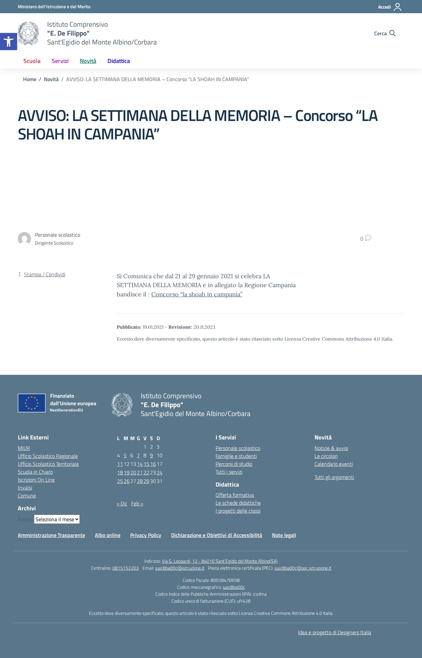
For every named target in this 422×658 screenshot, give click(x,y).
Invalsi (25, 488)
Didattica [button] (118, 60)
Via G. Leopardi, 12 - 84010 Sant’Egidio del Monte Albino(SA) (220, 560)
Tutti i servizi (229, 472)
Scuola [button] (32, 60)
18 (120, 472)
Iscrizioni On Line (36, 480)
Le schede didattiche (238, 503)
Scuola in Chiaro (35, 472)
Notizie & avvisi (331, 448)
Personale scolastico (238, 448)
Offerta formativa (235, 495)
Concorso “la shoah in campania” (196, 294)
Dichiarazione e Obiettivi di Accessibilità (216, 535)
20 (133, 472)
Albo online (107, 535)
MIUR (24, 448)
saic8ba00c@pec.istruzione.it (303, 567)
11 (120, 464)
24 (160, 472)
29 (146, 481)
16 (153, 464)
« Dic (122, 503)
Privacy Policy (145, 535)
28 (140, 481)
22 (146, 472)
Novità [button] (88, 60)
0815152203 (125, 567)
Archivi (25, 519)
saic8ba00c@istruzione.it (179, 567)
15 (146, 464)
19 (127, 472)
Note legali (284, 535)
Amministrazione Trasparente (51, 535)
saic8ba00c (234, 586)
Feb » (137, 503)
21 (140, 472)
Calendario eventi (334, 464)
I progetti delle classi (238, 511)
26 (127, 481)
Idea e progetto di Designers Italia (334, 632)
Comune (27, 495)
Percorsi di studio (234, 464)
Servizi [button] (60, 60)
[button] (8, 41)
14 (140, 464)
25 (120, 481)
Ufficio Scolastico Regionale (48, 456)
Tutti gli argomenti (334, 477)
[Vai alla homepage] (28, 33)
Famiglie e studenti (236, 456)
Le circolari (326, 456)
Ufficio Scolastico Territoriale (48, 464)
